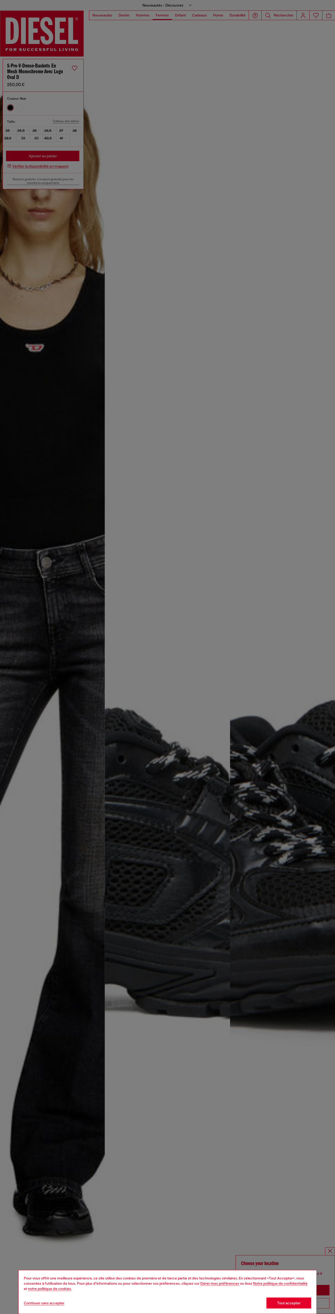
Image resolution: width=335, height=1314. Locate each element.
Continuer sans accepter (44, 1303)
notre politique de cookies (49, 1289)
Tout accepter (288, 1303)
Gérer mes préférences (219, 1283)
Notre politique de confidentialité (280, 1283)
